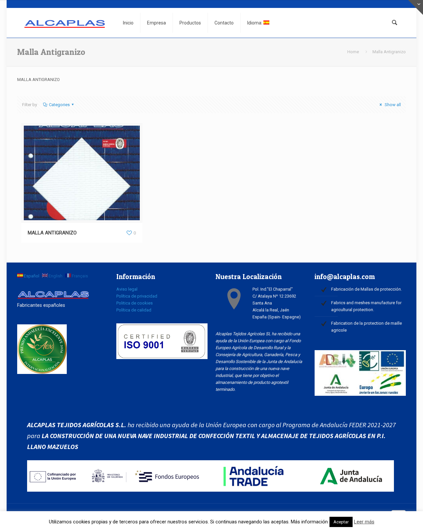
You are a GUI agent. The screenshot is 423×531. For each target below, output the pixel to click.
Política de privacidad (136, 296)
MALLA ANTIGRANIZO (52, 233)
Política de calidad (133, 309)
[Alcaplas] (65, 23)
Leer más (364, 522)
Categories (59, 104)
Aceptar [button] (341, 521)
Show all (392, 104)
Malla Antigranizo (389, 51)
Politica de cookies (134, 303)
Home (353, 51)
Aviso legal (126, 289)
